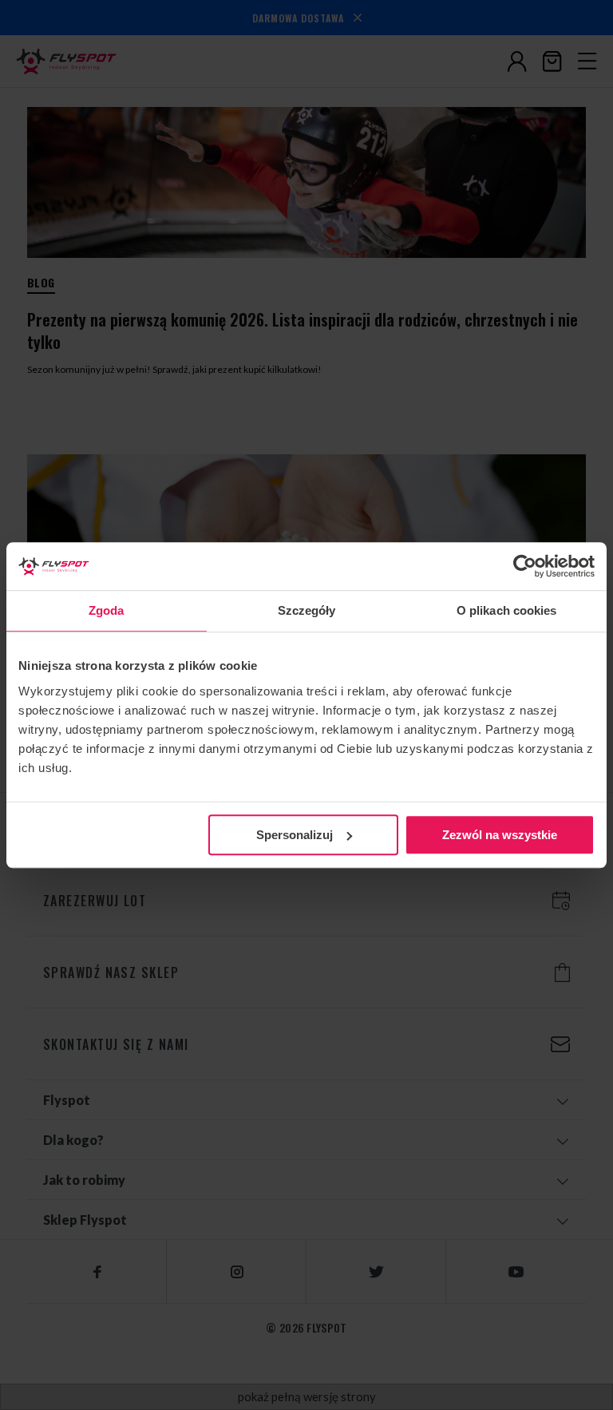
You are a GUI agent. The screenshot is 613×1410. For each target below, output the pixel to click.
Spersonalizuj (294, 835)
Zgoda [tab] (107, 610)
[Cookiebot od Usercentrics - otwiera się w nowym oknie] (525, 566)
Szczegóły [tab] (307, 610)
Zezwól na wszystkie (499, 835)
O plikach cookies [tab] (507, 610)
